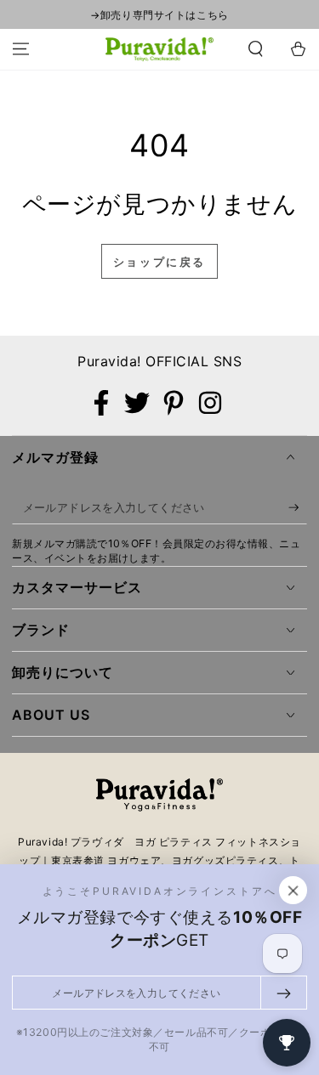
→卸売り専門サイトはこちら (159, 14)
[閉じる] (293, 890)
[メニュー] (21, 49)
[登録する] (297, 508)
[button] (255, 49)
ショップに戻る (159, 262)
